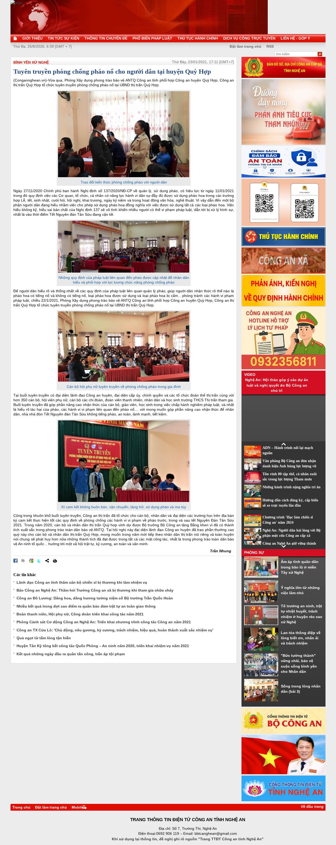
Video (249, 374)
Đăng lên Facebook (15, 561)
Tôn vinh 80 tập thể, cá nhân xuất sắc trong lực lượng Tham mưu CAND (289, 479)
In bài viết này (55, 561)
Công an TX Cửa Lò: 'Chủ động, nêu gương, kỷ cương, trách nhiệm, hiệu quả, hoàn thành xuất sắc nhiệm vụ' (115, 630)
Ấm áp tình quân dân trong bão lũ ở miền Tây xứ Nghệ (299, 567)
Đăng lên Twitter (39, 561)
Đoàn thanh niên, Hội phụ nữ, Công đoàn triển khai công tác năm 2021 (80, 614)
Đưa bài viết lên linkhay (23, 561)
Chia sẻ (47, 561)
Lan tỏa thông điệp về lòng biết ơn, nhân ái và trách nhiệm (301, 638)
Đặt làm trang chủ (245, 46)
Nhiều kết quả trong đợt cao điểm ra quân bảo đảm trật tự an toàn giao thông (86, 606)
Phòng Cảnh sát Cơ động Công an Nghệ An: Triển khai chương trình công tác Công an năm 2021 (104, 622)
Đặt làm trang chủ (51, 807)
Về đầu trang (312, 806)
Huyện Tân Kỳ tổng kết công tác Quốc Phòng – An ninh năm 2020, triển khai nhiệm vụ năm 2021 (103, 646)
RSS (270, 46)
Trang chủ (21, 807)
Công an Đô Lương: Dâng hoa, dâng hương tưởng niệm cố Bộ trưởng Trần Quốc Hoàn (95, 598)
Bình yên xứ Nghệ (31, 62)
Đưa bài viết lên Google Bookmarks (31, 561)
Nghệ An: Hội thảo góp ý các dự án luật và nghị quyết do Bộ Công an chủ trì (276, 385)
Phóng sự (254, 552)
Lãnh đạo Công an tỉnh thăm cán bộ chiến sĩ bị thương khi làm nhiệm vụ (82, 582)
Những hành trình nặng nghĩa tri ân (291, 487)
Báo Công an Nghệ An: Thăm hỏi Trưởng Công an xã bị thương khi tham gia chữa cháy (95, 590)
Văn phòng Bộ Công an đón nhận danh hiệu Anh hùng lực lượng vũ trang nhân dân (289, 466)
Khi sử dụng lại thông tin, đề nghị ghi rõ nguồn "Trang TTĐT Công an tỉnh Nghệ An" (188, 839)
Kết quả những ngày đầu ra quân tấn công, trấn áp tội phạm (71, 654)
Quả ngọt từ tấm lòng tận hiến (44, 638)
